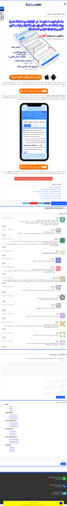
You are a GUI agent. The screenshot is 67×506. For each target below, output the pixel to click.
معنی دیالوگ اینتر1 (49, 208)
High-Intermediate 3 (14, 443)
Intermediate (59, 208)
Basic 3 (11, 410)
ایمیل (63, 385)
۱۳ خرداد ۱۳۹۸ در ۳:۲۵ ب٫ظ (8, 259)
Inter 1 (48, 17)
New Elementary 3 (13, 418)
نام (64, 379)
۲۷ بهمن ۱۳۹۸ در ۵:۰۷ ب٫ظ (8, 341)
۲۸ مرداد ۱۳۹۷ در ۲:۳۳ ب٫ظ (8, 239)
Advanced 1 (12, 447)
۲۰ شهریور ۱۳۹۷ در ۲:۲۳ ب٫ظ (8, 304)
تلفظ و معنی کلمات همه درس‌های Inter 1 (51, 194)
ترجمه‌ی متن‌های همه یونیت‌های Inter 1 (51, 189)
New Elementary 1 (13, 415)
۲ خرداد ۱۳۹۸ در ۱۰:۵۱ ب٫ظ (7, 333)
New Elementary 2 (13, 417)
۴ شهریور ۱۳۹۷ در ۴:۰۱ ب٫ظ (7, 277)
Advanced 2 (12, 449)
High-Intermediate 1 (14, 439)
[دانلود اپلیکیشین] (2, 14)
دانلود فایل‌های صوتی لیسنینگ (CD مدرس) (50, 196)
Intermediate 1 (12, 431)
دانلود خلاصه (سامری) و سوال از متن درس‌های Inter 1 (47, 191)
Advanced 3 (12, 451)
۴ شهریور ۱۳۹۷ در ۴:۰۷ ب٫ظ (8, 286)
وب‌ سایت (62, 391)
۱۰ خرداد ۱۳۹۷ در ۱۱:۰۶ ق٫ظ (7, 218)
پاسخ (4, 226)
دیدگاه (63, 361)
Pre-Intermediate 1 (13, 423)
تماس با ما (33, 500)
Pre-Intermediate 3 (14, 427)
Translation (52, 17)
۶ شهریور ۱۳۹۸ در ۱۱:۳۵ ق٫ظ (8, 267)
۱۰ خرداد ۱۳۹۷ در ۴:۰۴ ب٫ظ (7, 229)
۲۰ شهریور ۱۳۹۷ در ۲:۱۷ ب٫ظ (8, 296)
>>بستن (2, 6)
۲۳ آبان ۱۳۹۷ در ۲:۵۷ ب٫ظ (7, 314)
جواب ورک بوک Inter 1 (55, 187)
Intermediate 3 (12, 435)
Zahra (57, 341)
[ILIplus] (33, 5)
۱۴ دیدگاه (42, 17)
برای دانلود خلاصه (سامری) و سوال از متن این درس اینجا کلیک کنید (33, 179)
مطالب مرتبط (33, 503)
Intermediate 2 (12, 433)
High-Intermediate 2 (14, 441)
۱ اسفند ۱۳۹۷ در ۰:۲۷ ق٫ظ (7, 322)
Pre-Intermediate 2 (14, 425)
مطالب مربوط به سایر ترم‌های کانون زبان (50, 198)
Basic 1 (11, 407)
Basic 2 (11, 409)
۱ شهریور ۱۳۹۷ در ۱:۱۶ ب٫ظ (7, 251)
